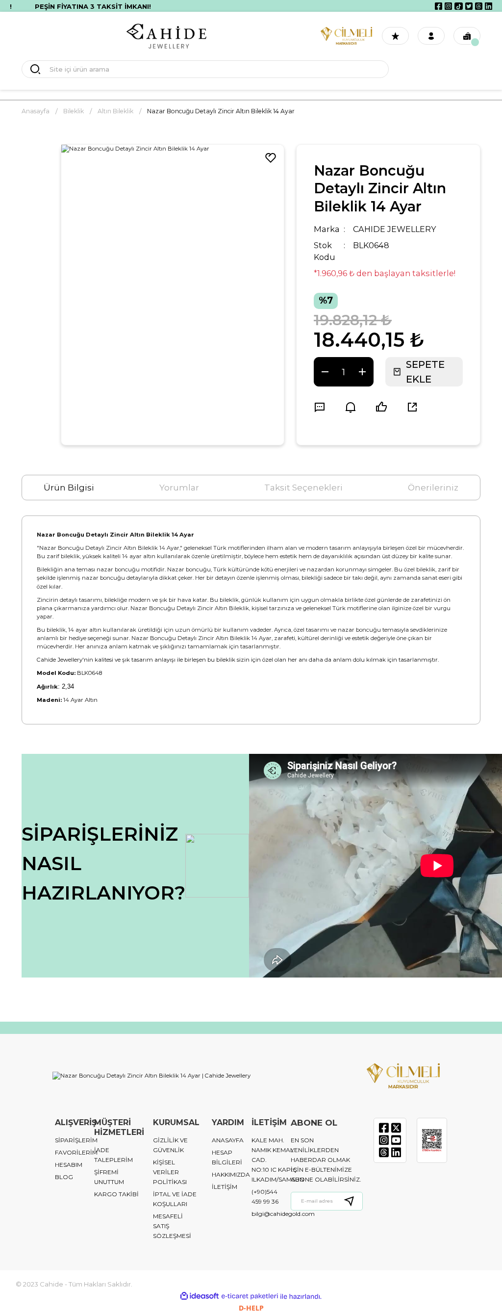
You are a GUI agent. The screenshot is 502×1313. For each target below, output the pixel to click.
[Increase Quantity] (362, 372)
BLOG (64, 1177)
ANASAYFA (228, 1140)
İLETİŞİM (224, 1186)
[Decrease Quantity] (325, 372)
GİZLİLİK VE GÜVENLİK (170, 1145)
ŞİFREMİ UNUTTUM (109, 1176)
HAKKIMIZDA (231, 1174)
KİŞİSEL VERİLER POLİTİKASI (170, 1172)
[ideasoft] (199, 1296)
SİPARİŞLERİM (76, 1140)
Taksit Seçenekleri (303, 487)
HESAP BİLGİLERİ (227, 1157)
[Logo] (166, 36)
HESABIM (68, 1164)
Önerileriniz (433, 487)
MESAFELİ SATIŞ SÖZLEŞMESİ (172, 1225)
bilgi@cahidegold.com (283, 1213)
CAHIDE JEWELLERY (394, 229)
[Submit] (353, 1201)
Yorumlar (179, 487)
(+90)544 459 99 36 (264, 1196)
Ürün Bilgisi (69, 487)
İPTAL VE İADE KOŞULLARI (175, 1199)
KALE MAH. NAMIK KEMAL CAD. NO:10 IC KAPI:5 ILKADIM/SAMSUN (277, 1159)
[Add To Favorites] (270, 158)
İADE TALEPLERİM (113, 1154)
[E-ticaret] (249, 1296)
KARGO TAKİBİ (116, 1194)
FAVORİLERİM (76, 1152)
